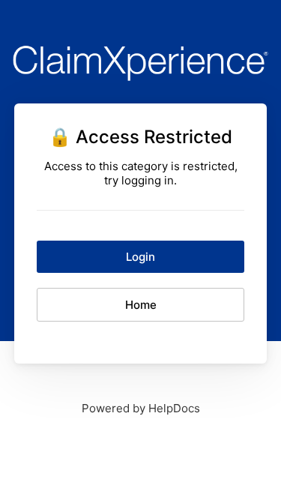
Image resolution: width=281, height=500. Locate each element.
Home (141, 305)
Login (140, 257)
